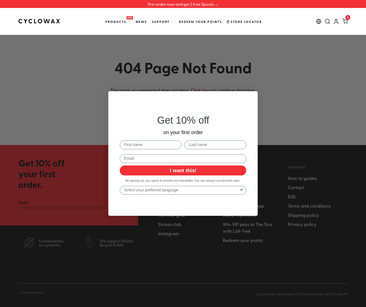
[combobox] (181, 190)
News (141, 21)
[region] (183, 4)
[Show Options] (241, 190)
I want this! (183, 170)
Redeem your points (200, 21)
